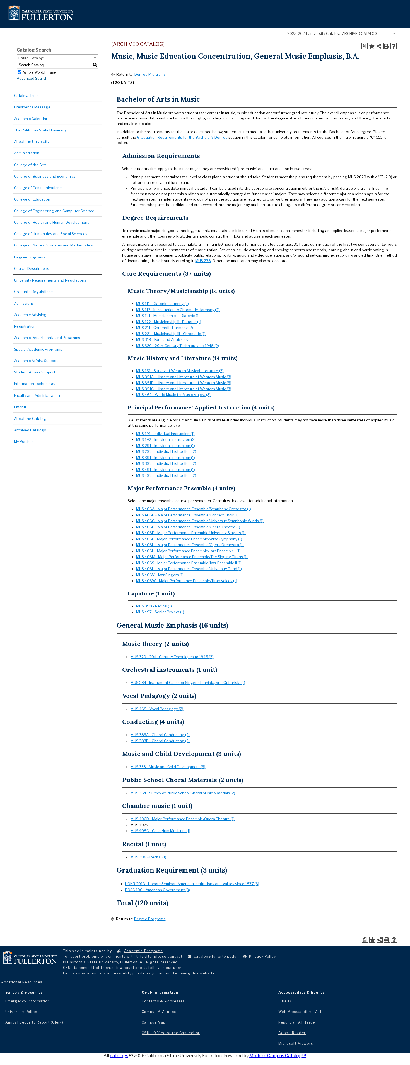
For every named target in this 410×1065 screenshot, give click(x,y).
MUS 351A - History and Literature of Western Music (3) (183, 377)
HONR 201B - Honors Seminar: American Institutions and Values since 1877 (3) (192, 883)
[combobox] (341, 33)
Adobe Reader (292, 1033)
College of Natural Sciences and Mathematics (53, 245)
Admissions (24, 303)
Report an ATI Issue (296, 1022)
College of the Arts (30, 165)
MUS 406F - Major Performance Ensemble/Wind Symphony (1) (189, 539)
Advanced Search (32, 78)
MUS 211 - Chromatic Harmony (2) (164, 327)
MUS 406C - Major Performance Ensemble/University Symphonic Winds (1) (200, 521)
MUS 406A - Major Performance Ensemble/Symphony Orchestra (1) (193, 509)
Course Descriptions (31, 268)
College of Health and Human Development (51, 222)
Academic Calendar (30, 118)
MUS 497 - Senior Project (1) (160, 612)
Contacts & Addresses (163, 1001)
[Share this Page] (379, 46)
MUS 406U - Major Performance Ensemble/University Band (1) (189, 568)
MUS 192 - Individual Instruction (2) (166, 439)
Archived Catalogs (30, 430)
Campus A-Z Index (159, 1012)
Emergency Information (27, 1001)
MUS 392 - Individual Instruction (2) (166, 463)
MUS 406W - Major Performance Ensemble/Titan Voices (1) (186, 580)
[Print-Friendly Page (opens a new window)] (386, 46)
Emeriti (20, 407)
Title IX (285, 1001)
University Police (21, 1012)
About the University (31, 141)
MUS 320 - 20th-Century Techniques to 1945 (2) (177, 345)
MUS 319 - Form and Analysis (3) (163, 339)
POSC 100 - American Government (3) (157, 890)
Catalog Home (26, 95)
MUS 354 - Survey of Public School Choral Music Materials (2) (183, 793)
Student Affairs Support (34, 372)
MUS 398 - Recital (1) (154, 606)
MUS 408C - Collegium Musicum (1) (160, 831)
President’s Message (32, 107)
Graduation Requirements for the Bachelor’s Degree (182, 137)
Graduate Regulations (33, 291)
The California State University (40, 130)
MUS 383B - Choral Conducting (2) (160, 741)
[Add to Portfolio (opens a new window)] (372, 46)
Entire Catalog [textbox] (31, 58)
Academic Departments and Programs (47, 337)
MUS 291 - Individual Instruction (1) (165, 445)
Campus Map (153, 1022)
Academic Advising (30, 314)
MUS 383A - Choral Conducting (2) (160, 734)
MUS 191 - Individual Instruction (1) (165, 433)
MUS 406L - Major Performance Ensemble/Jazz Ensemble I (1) (188, 551)
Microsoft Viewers (295, 1043)
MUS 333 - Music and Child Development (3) (168, 766)
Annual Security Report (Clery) (34, 1022)
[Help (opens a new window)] (393, 46)
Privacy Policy (262, 956)
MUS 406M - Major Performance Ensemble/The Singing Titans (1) (192, 557)
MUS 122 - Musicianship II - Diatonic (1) (168, 321)
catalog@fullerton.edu (215, 956)
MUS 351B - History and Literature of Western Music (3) (183, 382)
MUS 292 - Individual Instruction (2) (166, 451)
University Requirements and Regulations (50, 280)
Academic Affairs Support (36, 360)
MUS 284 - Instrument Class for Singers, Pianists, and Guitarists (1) (188, 682)
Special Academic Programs (38, 349)
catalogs (119, 1055)
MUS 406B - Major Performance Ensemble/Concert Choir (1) (187, 515)
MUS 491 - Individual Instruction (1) (165, 469)
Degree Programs (29, 257)
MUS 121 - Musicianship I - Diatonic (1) (168, 315)
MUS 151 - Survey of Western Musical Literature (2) (179, 370)
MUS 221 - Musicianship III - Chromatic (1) (171, 333)
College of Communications (38, 187)
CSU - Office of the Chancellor (171, 1033)
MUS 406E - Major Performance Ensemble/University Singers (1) (191, 533)
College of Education (32, 199)
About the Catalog (30, 418)
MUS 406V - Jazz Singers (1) (160, 575)
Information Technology (34, 383)
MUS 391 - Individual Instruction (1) (165, 457)
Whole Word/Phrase (39, 72)
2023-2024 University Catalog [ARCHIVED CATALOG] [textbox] (332, 33)
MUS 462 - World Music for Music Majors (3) (173, 394)
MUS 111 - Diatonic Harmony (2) (162, 303)
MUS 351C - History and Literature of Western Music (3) (183, 389)
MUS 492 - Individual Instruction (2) (166, 475)
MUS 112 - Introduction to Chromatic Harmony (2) (178, 309)
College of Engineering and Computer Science (54, 211)
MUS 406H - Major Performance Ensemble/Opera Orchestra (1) (190, 545)
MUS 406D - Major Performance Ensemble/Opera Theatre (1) (188, 527)
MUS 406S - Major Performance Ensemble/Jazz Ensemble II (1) (189, 563)
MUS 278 (203, 260)
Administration (26, 153)
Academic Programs (143, 951)
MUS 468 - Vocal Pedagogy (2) (157, 709)
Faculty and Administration (37, 395)
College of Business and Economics (45, 176)
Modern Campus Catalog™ (277, 1055)
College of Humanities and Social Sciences (50, 233)
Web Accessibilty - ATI (299, 1012)
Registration (25, 326)
